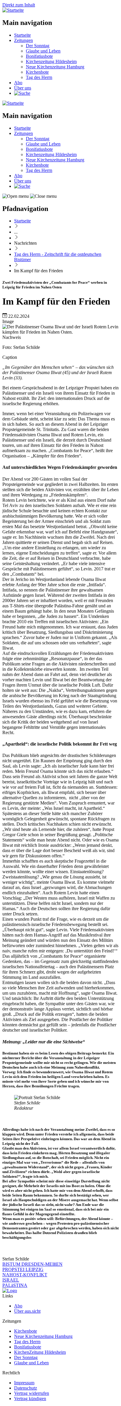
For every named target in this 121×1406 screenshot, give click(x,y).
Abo (18, 82)
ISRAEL (10, 1279)
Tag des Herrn (39, 77)
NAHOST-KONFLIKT (24, 1274)
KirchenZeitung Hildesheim (40, 1352)
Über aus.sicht (27, 1311)
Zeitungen (23, 40)
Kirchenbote (37, 72)
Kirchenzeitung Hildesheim (51, 61)
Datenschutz (25, 1387)
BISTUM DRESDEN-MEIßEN (32, 1264)
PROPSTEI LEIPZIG (22, 1269)
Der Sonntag (37, 45)
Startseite (22, 35)
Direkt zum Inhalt (18, 4)
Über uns (22, 87)
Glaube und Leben (43, 50)
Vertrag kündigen (30, 1398)
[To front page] (9, 1290)
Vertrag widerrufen (31, 1393)
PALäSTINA (14, 1285)
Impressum (24, 1382)
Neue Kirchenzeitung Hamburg (55, 66)
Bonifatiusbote (39, 56)
